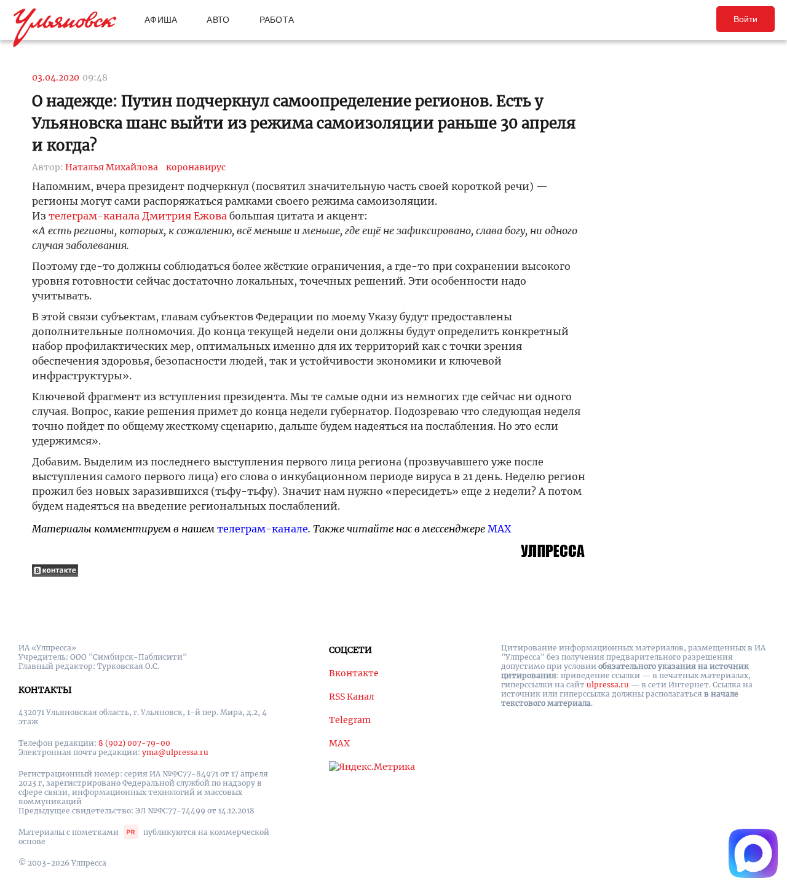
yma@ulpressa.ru (175, 752)
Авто (218, 20)
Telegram (350, 719)
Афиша (160, 20)
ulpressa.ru (608, 684)
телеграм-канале (262, 529)
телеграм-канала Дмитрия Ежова (138, 216)
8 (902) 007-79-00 (134, 743)
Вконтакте (354, 673)
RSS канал (351, 696)
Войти (745, 19)
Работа (277, 20)
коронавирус (196, 167)
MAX (499, 529)
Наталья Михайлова (111, 167)
